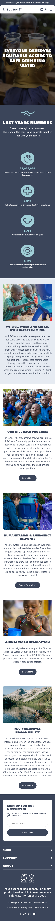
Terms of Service (41, 907)
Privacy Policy (26, 907)
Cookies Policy (13, 907)
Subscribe (27, 832)
